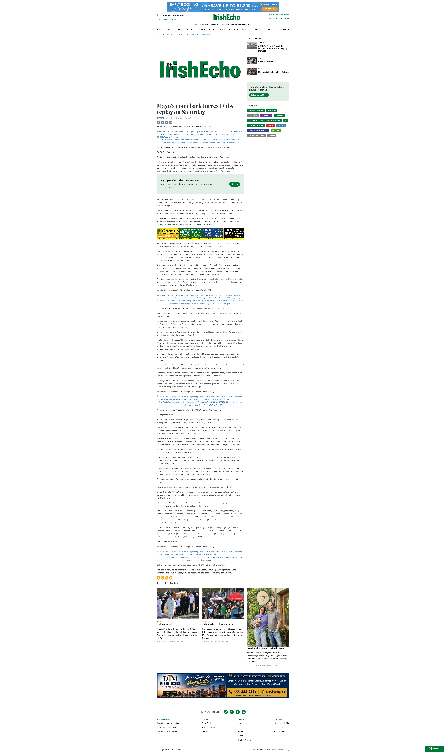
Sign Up (234, 184)
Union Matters (256, 135)
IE (285, 120)
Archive (272, 110)
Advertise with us (208, 727)
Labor (168, 29)
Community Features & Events (264, 120)
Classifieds (206, 731)
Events (222, 29)
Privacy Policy (279, 727)
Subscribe (258, 29)
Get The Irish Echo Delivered (167, 727)
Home (159, 34)
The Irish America (244, 740)
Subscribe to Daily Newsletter (168, 723)
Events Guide (283, 29)
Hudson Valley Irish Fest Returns (273, 72)
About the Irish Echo (281, 723)
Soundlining (284, 749)
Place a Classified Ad (166, 19)
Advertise (233, 29)
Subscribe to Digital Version (167, 731)
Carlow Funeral (265, 61)
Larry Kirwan (256, 125)
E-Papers (246, 29)
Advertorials (256, 110)
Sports (212, 29)
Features (201, 29)
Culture (189, 29)
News (159, 29)
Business (266, 115)
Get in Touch (206, 723)
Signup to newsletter (279, 15)
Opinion (178, 29)
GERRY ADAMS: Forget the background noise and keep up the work (273, 48)
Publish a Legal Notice (279, 19)
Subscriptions (279, 731)
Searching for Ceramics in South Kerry (265, 647)
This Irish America (258, 130)
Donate (270, 29)
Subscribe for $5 (257, 95)
